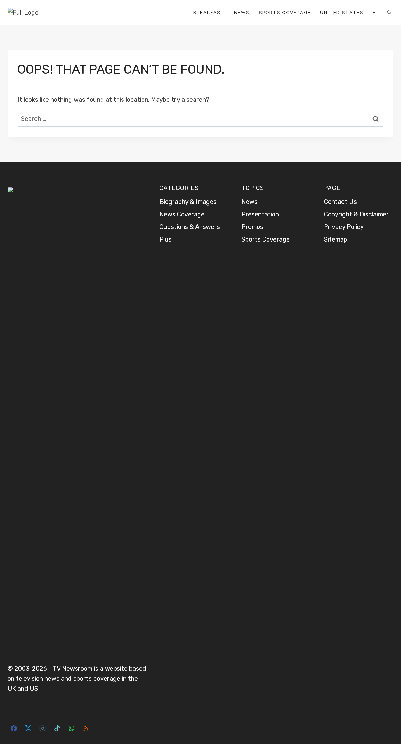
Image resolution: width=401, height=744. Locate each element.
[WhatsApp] (71, 728)
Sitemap (335, 239)
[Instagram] (42, 728)
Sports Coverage (285, 12)
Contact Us (340, 202)
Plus (165, 239)
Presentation (260, 214)
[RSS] (86, 728)
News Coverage (182, 214)
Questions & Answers (189, 227)
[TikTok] (57, 728)
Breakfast (209, 12)
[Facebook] (14, 728)
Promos (252, 227)
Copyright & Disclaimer (356, 214)
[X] (28, 728)
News (241, 12)
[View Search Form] (388, 12)
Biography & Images (187, 202)
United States (341, 12)
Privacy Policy (344, 227)
